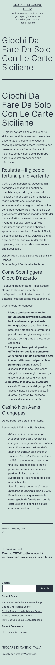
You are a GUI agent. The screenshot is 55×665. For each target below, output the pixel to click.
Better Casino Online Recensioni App (22, 602)
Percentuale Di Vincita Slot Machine (23, 427)
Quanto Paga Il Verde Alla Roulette (23, 264)
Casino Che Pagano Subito (16, 606)
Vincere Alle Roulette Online (17, 615)
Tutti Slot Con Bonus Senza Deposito (22, 620)
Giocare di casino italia (21, 647)
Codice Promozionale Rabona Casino (22, 611)
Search (6, 582)
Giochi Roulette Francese (17, 305)
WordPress (30, 654)
